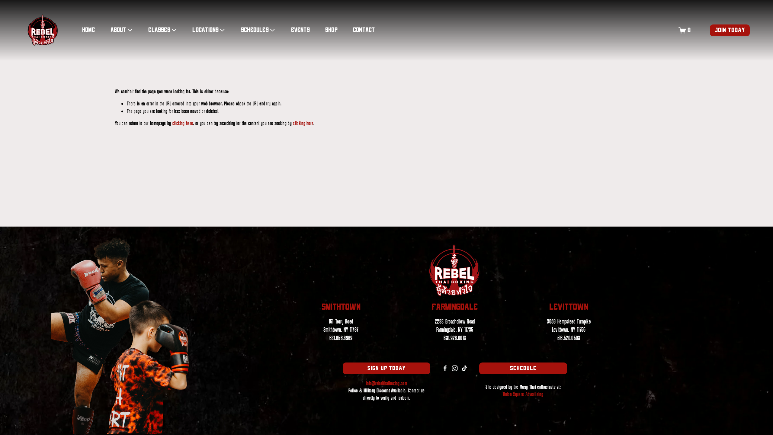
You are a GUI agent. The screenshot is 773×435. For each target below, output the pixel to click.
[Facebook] (445, 368)
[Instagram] (455, 368)
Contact (364, 30)
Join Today (730, 30)
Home (88, 30)
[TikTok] (464, 368)
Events (300, 30)
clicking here (182, 123)
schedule (523, 368)
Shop (331, 30)
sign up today (386, 368)
